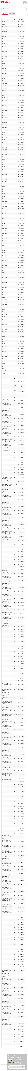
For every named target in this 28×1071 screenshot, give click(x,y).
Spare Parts (12, 13)
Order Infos (4, 13)
